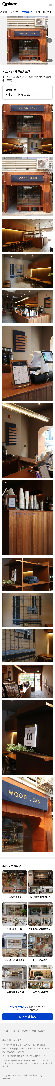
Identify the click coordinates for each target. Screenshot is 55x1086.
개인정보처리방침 (29, 1030)
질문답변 (14, 12)
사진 (38, 12)
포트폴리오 (27, 12)
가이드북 (47, 12)
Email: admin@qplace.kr (13, 1048)
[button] (51, 4)
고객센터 (5, 1030)
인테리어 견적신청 (27, 1016)
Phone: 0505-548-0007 (37, 1048)
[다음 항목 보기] (49, 40)
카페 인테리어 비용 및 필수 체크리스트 (24, 92)
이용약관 (15, 1030)
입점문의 (41, 1030)
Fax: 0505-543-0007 (12, 1052)
